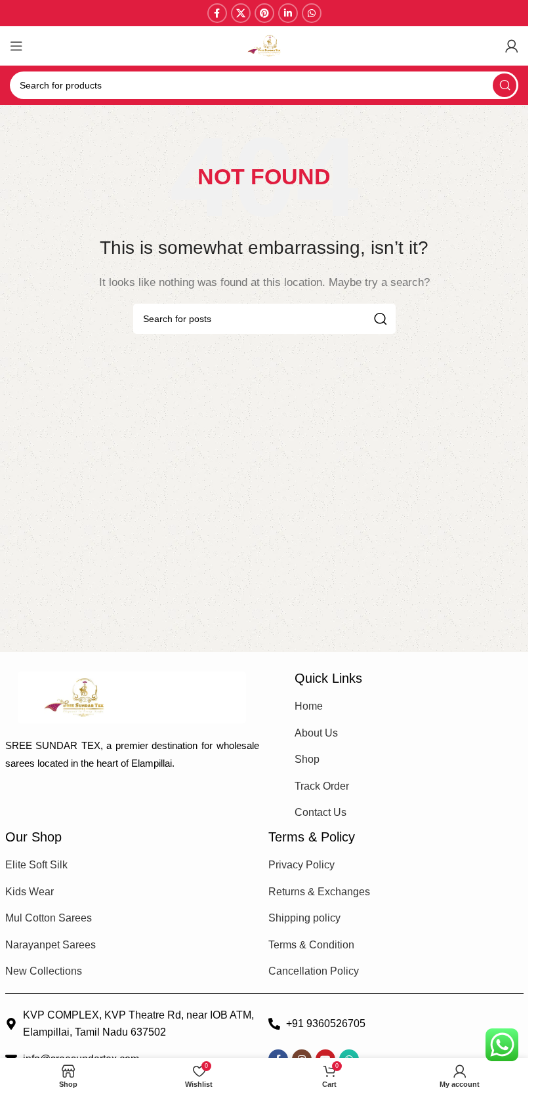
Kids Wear (29, 891)
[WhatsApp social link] (311, 13)
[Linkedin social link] (288, 13)
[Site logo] (264, 45)
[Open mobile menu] (16, 46)
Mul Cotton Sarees (48, 917)
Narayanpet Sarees (50, 944)
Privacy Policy (301, 864)
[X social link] (241, 13)
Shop (307, 759)
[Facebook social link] (217, 13)
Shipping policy (304, 917)
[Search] (504, 85)
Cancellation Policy (313, 971)
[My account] (512, 46)
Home (309, 706)
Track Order (322, 786)
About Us (316, 733)
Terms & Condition (311, 944)
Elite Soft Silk (36, 864)
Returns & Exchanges (319, 891)
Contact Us (320, 812)
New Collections (43, 971)
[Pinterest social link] (264, 13)
